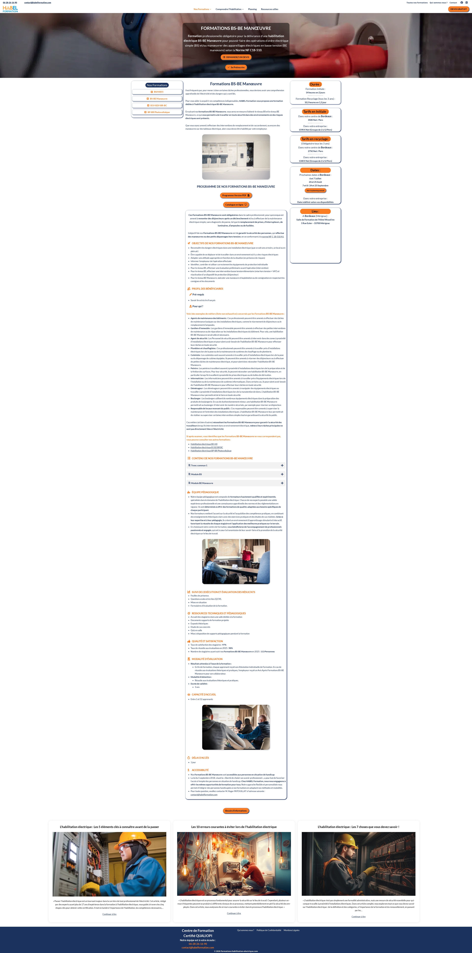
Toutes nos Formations (417, 2)
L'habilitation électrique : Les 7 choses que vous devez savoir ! (358, 827)
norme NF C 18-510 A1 (273, 236)
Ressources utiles (269, 9)
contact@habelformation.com (37, 2)
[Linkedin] (466, 2)
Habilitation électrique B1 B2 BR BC (207, 447)
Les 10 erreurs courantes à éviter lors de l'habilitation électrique (234, 827)
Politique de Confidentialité (269, 930)
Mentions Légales (291, 930)
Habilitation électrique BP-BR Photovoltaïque (211, 450)
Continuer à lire (109, 914)
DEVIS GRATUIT (458, 9)
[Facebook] (461, 2)
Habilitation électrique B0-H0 (204, 444)
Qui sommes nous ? (438, 2)
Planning (252, 9)
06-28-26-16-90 (10, 2)
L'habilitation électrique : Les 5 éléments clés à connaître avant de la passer (109, 827)
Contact (453, 2)
